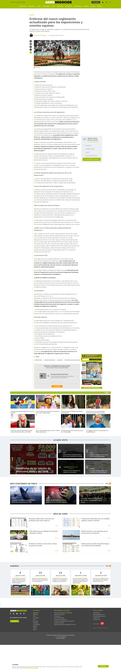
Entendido (103, 666)
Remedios (68, 6)
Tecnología (46, 6)
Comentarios (78, 6)
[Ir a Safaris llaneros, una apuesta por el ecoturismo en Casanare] (71, 535)
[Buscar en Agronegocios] (110, 2)
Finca (53, 6)
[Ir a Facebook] (10, 613)
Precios (93, 6)
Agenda (86, 6)
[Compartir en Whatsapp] (31, 49)
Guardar (31, 52)
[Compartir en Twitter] (31, 41)
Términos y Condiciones (60, 619)
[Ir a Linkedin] (17, 613)
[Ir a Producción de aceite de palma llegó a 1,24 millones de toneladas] (71, 547)
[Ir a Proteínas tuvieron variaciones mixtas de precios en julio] (18, 547)
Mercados (60, 6)
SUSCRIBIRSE (57, 386)
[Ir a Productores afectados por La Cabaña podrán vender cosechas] (71, 522)
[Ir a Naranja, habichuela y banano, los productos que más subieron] (18, 522)
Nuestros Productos (59, 614)
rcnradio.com (96, 619)
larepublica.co (96, 612)
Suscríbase (96, 2)
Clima (39, 6)
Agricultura (22, 6)
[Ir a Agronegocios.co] (18, 610)
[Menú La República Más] (106, 2)
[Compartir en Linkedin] (31, 44)
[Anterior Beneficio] (36, 376)
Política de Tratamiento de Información (64, 621)
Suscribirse (15, 621)
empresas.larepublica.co (99, 616)
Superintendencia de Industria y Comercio (65, 624)
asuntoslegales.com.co (99, 614)
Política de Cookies (59, 622)
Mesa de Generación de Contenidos (63, 612)
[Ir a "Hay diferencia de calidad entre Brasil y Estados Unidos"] (18, 535)
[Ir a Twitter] (13, 613)
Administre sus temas (92, 159)
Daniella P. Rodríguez (40, 35)
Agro (56, 525)
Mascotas (31, 6)
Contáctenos (57, 616)
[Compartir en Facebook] (31, 47)
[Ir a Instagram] (20, 613)
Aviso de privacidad (59, 617)
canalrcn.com (96, 617)
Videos (99, 6)
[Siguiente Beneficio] (77, 376)
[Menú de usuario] (103, 2)
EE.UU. (56, 538)
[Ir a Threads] (24, 613)
